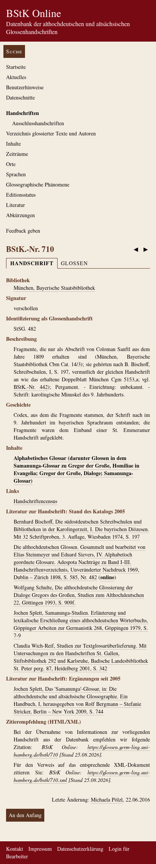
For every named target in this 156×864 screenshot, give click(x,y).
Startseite (16, 66)
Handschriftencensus (35, 501)
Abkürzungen (20, 215)
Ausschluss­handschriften (38, 123)
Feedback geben (23, 230)
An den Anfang (25, 815)
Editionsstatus (21, 194)
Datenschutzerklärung (80, 848)
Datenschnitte (20, 97)
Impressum (40, 848)
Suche (14, 51)
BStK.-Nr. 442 (31, 386)
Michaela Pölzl (107, 799)
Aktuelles (16, 77)
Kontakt (14, 848)
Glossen (74, 263)
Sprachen (16, 174)
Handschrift (31, 263)
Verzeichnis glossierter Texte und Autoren (51, 133)
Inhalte (13, 143)
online (107, 577)
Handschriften (22, 113)
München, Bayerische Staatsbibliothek (54, 287)
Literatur (15, 204)
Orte (11, 164)
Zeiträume (17, 153)
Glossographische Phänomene (37, 184)
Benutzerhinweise (25, 87)
